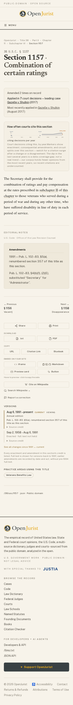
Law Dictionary (13, 594)
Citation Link (33, 351)
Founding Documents (17, 619)
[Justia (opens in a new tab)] (50, 569)
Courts (8, 604)
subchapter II (49, 190)
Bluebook (58, 351)
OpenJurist (10, 40)
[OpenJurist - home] (36, 13)
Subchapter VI (17, 43)
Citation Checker (14, 629)
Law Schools (12, 609)
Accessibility (42, 684)
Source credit (16, 427)
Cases (8, 583)
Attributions (40, 689)
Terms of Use (60, 689)
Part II (35, 40)
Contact (62, 684)
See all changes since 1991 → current (24, 447)
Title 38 (24, 40)
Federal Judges (13, 599)
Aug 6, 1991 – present (20, 412)
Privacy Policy (13, 695)
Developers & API (15, 644)
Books (8, 624)
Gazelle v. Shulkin (18, 102)
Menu (13, 25)
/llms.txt (9, 650)
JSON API (10, 655)
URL (12, 351)
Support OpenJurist (37, 667)
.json (22, 493)
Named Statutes (14, 614)
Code (7, 589)
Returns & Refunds (16, 689)
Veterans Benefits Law (18, 475)
